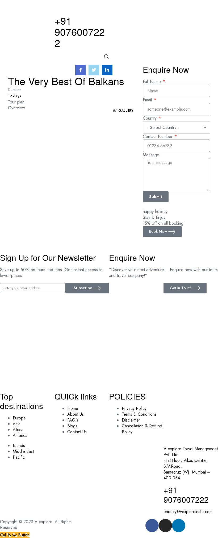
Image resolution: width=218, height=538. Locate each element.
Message (151, 155)
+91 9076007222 (79, 31)
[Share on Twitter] (94, 70)
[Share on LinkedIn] (107, 70)
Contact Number (158, 137)
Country (150, 118)
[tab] (75, 102)
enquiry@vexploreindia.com (188, 512)
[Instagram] (165, 525)
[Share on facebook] (80, 70)
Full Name (152, 82)
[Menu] (81, 62)
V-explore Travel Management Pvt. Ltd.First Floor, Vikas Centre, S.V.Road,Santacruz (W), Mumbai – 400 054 (191, 463)
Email (148, 100)
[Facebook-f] (152, 525)
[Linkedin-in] (178, 525)
